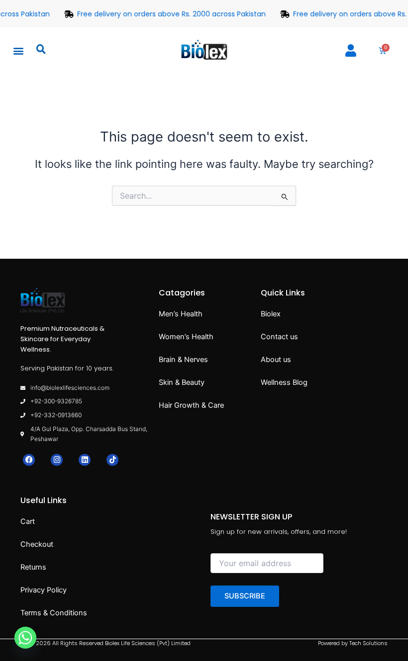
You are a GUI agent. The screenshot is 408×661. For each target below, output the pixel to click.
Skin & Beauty (181, 382)
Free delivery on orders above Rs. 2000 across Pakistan (169, 14)
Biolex (271, 313)
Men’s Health (181, 313)
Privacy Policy (43, 590)
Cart (27, 521)
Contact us (279, 336)
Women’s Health (186, 336)
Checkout (36, 544)
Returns (33, 567)
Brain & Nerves (183, 359)
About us (276, 359)
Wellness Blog (284, 382)
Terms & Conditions (53, 612)
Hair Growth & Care (191, 405)
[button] (18, 50)
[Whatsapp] (25, 638)
